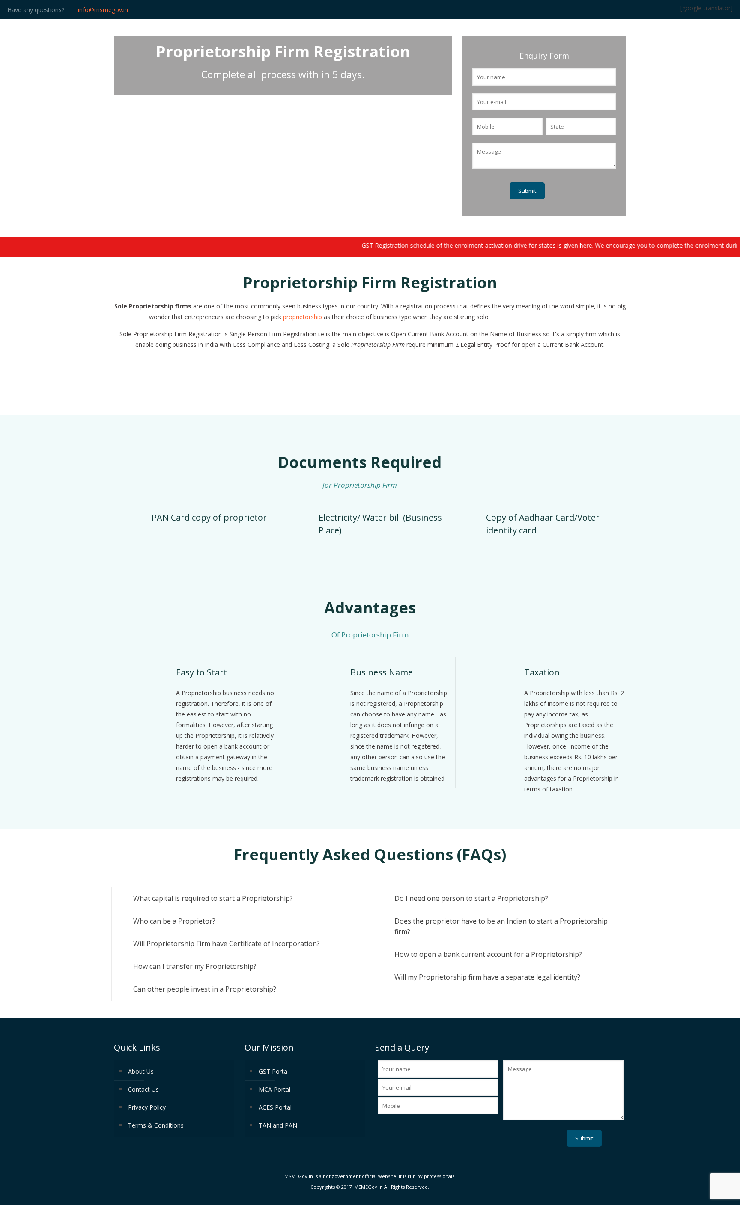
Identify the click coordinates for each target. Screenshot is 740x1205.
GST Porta (273, 1071)
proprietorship (302, 317)
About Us (141, 1071)
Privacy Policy (147, 1107)
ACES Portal (275, 1107)
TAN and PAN (278, 1125)
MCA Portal (274, 1089)
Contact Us (143, 1089)
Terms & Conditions (156, 1125)
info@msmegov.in (103, 10)
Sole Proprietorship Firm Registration (540, 317)
